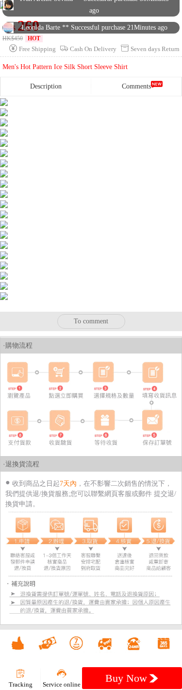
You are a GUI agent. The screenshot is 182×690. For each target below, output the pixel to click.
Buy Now (127, 678)
